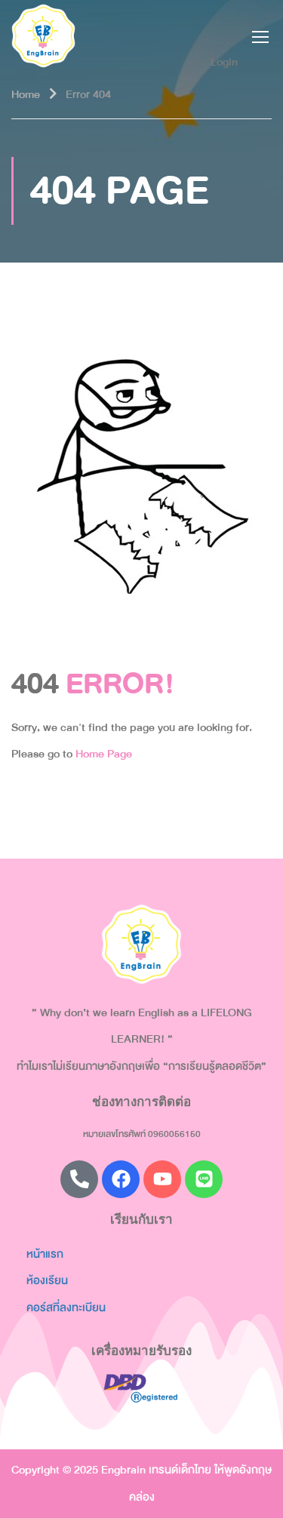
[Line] (204, 1179)
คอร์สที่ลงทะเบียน (66, 1307)
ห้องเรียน (47, 1280)
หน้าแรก (44, 1254)
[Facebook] (121, 1179)
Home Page (103, 754)
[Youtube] (162, 1179)
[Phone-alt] (79, 1179)
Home (25, 94)
